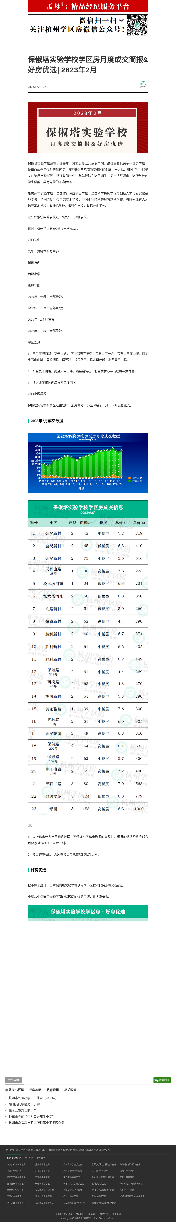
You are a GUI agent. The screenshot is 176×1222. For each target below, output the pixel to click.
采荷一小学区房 (127, 1170)
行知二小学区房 (70, 1196)
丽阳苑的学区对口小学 (24, 1104)
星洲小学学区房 (42, 1164)
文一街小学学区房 (100, 1170)
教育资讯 (53, 1090)
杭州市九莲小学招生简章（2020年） (33, 1098)
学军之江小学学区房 (16, 1202)
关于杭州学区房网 (63, 1214)
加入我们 (80, 1214)
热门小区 (29, 1157)
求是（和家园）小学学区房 (132, 1196)
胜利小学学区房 (99, 1183)
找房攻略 (13, 1080)
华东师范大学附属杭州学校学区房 (132, 1183)
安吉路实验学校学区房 (73, 1183)
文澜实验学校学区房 (72, 1164)
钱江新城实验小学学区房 (74, 1202)
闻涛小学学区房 (14, 1196)
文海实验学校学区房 (44, 1190)
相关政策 (70, 1090)
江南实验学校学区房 (16, 1177)
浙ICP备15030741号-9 (103, 1218)
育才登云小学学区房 (16, 1183)
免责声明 (116, 1214)
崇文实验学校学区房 (16, 1164)
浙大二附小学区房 (43, 1196)
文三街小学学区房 (71, 1177)
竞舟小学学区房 (99, 1196)
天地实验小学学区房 (72, 1190)
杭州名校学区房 (14, 1157)
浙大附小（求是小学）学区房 (104, 1177)
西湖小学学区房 (127, 1190)
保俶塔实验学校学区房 (130, 1164)
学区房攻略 (27, 1150)
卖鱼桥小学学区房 (15, 1190)
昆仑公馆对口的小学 (23, 1110)
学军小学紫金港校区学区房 (104, 1164)
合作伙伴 (41, 1157)
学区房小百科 (14, 1090)
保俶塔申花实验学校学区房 (104, 1202)
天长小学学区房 (127, 1177)
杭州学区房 (12, 1150)
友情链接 (104, 1214)
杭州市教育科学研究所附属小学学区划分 (36, 1123)
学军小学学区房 (14, 1170)
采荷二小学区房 (42, 1170)
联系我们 (92, 1214)
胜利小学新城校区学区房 (103, 1190)
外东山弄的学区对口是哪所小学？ (32, 1116)
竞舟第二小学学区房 (44, 1202)
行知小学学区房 (42, 1177)
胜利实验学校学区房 (72, 1170)
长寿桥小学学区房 (43, 1183)
